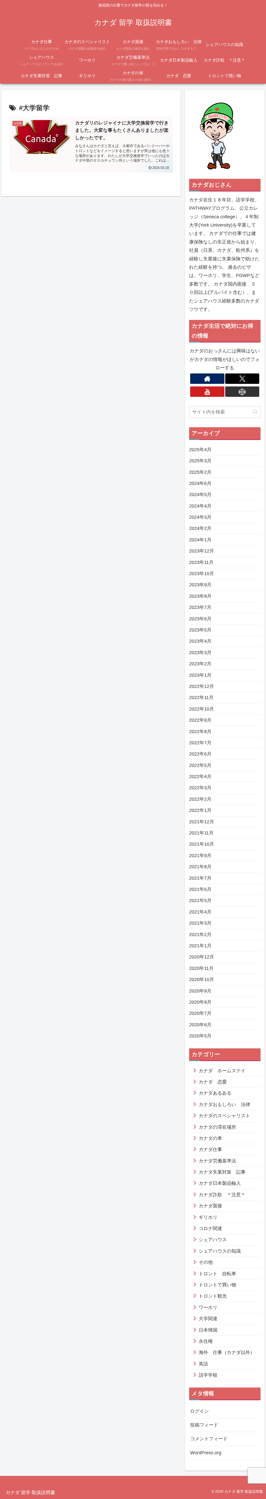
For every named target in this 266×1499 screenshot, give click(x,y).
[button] (255, 412)
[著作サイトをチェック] (207, 378)
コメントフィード (209, 1438)
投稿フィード (204, 1425)
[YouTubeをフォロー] (207, 391)
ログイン (199, 1411)
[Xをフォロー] (242, 378)
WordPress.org (205, 1452)
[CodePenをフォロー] (242, 391)
